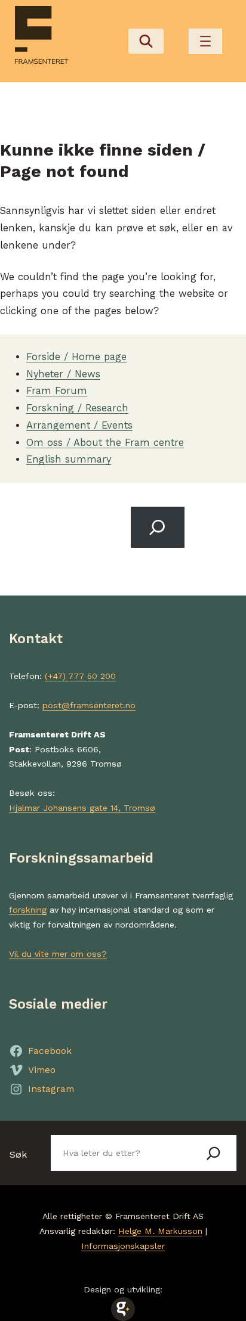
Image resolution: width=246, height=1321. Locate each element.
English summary (68, 459)
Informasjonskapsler (123, 1246)
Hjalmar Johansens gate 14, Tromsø (82, 808)
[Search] (157, 527)
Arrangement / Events (79, 425)
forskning (28, 909)
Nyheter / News (63, 374)
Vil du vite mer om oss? (58, 954)
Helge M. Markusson (160, 1231)
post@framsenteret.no (89, 705)
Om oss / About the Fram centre (105, 442)
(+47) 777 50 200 (80, 676)
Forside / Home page (76, 356)
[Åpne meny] (205, 41)
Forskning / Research (77, 408)
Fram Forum (56, 390)
